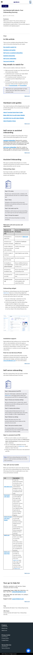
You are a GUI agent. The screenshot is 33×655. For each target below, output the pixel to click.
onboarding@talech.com (9, 360)
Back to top (27, 96)
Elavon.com (4, 628)
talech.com (25, 236)
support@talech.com (18, 599)
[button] (28, 650)
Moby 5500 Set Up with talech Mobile (14, 115)
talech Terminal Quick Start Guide (13, 112)
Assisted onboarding (9, 55)
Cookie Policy (5, 640)
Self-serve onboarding (9, 58)
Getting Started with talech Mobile (8, 518)
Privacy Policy (5, 638)
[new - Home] (16, 2)
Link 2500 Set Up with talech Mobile (13, 118)
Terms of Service (6, 648)
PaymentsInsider (13, 85)
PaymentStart (23, 85)
